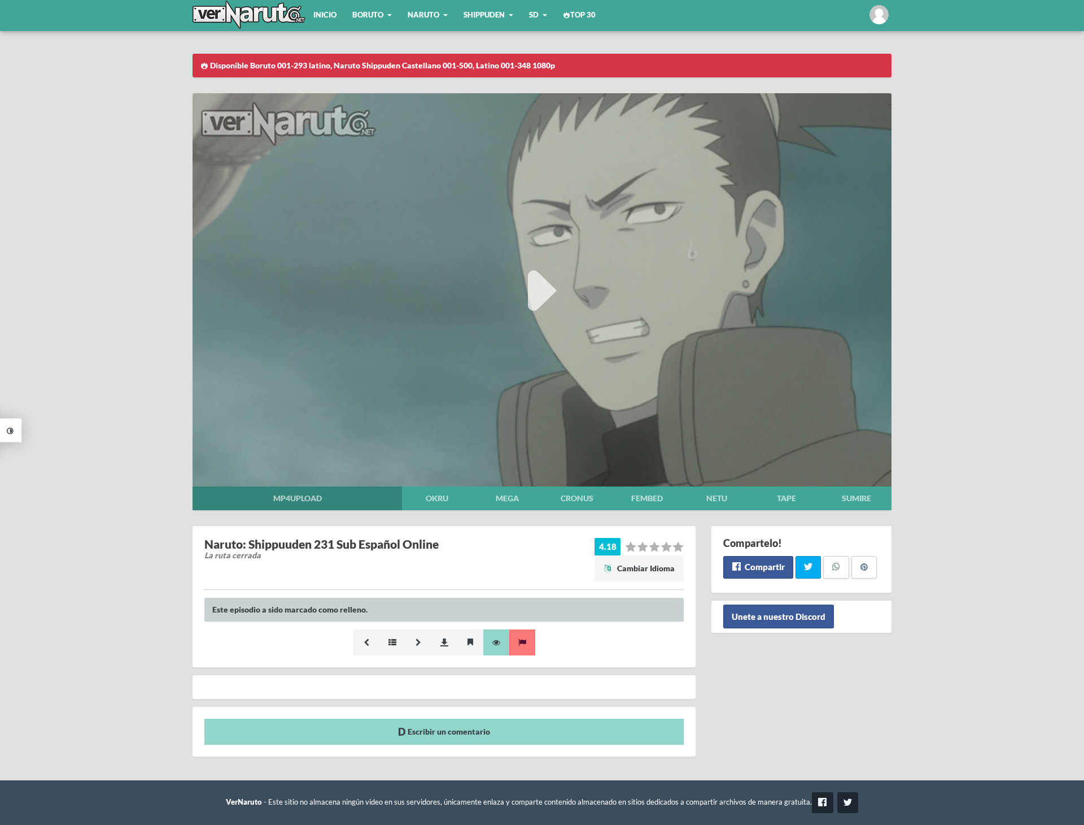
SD (534, 15)
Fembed (647, 498)
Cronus (577, 498)
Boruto (367, 15)
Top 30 (583, 15)
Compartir (764, 567)
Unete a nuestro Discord (778, 616)
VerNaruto (244, 802)
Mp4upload (297, 498)
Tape (786, 498)
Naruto (423, 15)
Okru (437, 498)
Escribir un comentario (448, 731)
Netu (716, 498)
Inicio (324, 15)
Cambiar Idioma (645, 568)
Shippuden (484, 15)
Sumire (856, 498)
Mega (507, 498)
